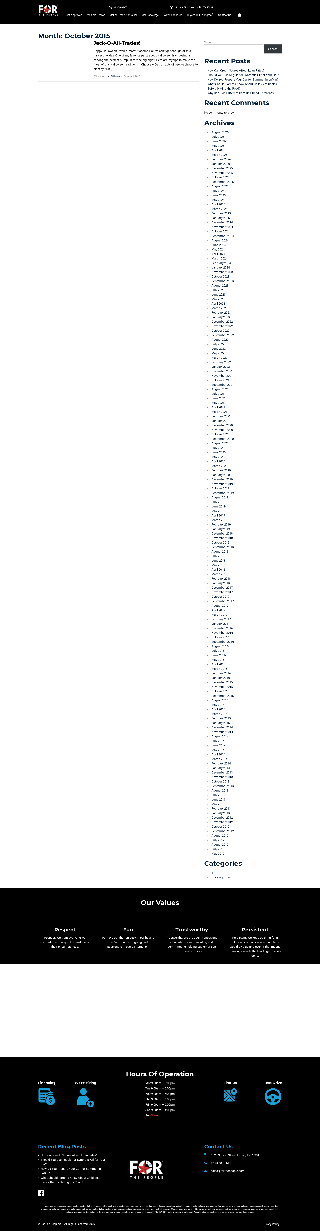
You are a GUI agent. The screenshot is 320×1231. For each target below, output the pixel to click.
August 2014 (220, 736)
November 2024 (222, 227)
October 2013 (220, 781)
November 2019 (222, 484)
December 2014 (222, 727)
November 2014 (222, 732)
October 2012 (220, 826)
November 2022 (222, 326)
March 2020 (219, 466)
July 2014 (218, 741)
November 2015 (222, 687)
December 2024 (222, 222)
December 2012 (222, 817)
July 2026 (218, 137)
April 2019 (218, 515)
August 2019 (220, 497)
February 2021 (221, 416)
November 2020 (222, 430)
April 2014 (218, 754)
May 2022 (218, 353)
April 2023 (218, 303)
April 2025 (218, 204)
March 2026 (219, 155)
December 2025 (222, 168)
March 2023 (219, 308)
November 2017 (222, 592)
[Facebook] (41, 1192)
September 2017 (223, 601)
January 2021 (221, 421)
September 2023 (223, 281)
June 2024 (219, 245)
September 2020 (223, 439)
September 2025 (223, 182)
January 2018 (221, 583)
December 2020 (222, 425)
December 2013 (222, 772)
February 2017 (221, 619)
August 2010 (220, 844)
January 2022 (221, 366)
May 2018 (218, 565)
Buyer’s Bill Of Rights (200, 15)
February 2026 (221, 159)
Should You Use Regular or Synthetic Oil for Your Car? (243, 75)
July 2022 (218, 344)
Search (209, 42)
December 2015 (222, 682)
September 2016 (223, 641)
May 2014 (218, 750)
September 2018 (223, 547)
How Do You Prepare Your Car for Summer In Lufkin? (243, 79)
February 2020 (221, 470)
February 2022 (221, 362)
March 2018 (219, 574)
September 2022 (223, 335)
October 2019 (220, 488)
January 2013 (221, 813)
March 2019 (219, 520)
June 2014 (219, 745)
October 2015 (220, 691)
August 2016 (220, 646)
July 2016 (218, 651)
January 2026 (221, 164)
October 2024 (220, 231)
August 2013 (220, 790)
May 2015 (218, 705)
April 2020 (218, 461)
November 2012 (222, 822)
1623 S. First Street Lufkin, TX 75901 (194, 7)
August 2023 (220, 285)
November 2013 (222, 777)
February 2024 (221, 263)
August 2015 (220, 700)
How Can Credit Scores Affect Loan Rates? (236, 70)
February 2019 (221, 524)
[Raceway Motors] (48, 10)
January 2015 (221, 723)
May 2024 (218, 249)
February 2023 (221, 312)
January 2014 (221, 768)
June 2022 (219, 348)
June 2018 (219, 560)
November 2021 (222, 375)
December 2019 (222, 479)
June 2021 (219, 398)
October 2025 (220, 177)
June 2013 (219, 799)
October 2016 (220, 637)
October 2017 (220, 596)
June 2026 (219, 141)
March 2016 (219, 669)
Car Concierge (150, 15)
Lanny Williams (112, 76)
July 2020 (218, 448)
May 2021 (218, 403)
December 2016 (222, 628)
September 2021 (223, 384)
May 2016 (218, 660)
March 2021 (219, 412)
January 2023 (221, 317)
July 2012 (218, 840)
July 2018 (218, 556)
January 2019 (221, 529)
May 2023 (218, 299)
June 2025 (219, 195)
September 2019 (223, 493)
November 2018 (222, 538)
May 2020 (218, 457)
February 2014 (221, 763)
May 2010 (218, 853)
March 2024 (219, 258)
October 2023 (220, 276)
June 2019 (219, 506)
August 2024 (220, 240)
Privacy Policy (271, 1224)
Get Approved (74, 15)
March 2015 (219, 714)
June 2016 (219, 655)
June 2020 (219, 452)
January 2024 (221, 267)
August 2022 (220, 339)
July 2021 (218, 394)
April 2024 (218, 254)
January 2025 (221, 218)
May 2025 (218, 200)
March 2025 (219, 209)
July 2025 (218, 191)
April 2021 (218, 407)
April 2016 (218, 664)
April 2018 (218, 569)
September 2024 (223, 236)
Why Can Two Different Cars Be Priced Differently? (241, 93)
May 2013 (218, 804)
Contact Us (224, 15)
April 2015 (218, 709)
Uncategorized (221, 877)
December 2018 (222, 533)
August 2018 (220, 551)
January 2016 (221, 678)
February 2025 (221, 213)
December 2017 (222, 587)
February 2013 (221, 808)
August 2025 (220, 186)
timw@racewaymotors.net (181, 1212)
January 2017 (221, 623)
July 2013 (218, 795)
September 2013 (223, 786)
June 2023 (219, 294)
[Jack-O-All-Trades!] (63, 55)
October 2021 (220, 380)
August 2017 (220, 605)
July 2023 (218, 290)
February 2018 (221, 578)
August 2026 (220, 132)
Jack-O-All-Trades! (117, 43)
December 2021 (222, 371)
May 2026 (218, 146)
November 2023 (222, 272)
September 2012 (223, 831)
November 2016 (222, 632)
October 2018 (220, 542)
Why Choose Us (173, 15)
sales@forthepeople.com (228, 1171)
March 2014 (219, 759)
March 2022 (219, 357)
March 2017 (219, 614)
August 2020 (220, 443)
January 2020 (221, 475)
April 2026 (218, 150)
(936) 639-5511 (122, 7)
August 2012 (220, 835)
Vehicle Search (96, 15)
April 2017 (218, 610)
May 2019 (218, 511)
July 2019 (218, 502)
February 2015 (221, 718)
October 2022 (220, 330)
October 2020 (220, 434)
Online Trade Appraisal (123, 15)
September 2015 (223, 696)
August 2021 (220, 389)
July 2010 (218, 849)
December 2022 (222, 321)
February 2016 (221, 673)
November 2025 (222, 173)
